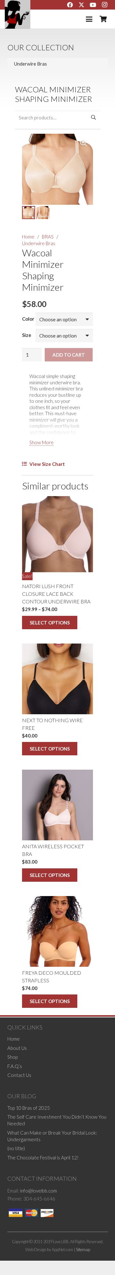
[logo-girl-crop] (17, 14)
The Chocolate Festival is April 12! (43, 1157)
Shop (12, 1057)
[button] (89, 19)
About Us (17, 1048)
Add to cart (68, 355)
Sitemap (83, 1249)
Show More (41, 442)
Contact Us (19, 1075)
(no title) (16, 1148)
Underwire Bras (38, 243)
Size (26, 335)
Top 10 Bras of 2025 (28, 1107)
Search (93, 117)
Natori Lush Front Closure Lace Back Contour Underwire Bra (56, 593)
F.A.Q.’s (14, 1066)
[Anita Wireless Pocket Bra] (57, 805)
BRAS (48, 236)
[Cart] (103, 19)
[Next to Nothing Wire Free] (57, 679)
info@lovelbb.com (38, 1190)
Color (28, 319)
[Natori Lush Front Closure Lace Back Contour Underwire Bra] (57, 534)
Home (28, 236)
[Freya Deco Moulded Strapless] (57, 931)
